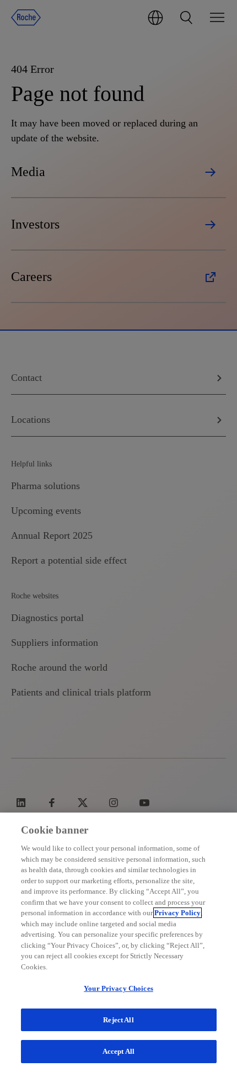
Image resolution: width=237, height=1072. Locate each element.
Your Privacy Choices (118, 988)
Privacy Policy (177, 913)
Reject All (118, 1020)
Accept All (118, 1051)
